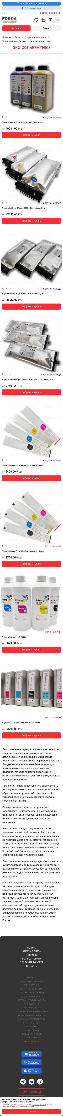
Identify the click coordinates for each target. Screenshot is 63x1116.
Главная (6, 37)
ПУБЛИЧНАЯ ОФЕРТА (31, 962)
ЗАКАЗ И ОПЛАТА (31, 951)
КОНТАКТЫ (31, 966)
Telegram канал (33, 8)
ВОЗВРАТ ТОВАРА (31, 958)
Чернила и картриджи (14, 41)
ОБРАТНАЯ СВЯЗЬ (31, 1092)
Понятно (31, 1111)
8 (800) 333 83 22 (50, 13)
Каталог (19, 37)
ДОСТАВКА (31, 955)
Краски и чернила (36, 37)
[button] (3, 117)
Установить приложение (31, 3)
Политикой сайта (39, 1105)
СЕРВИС (31, 947)
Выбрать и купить (31, 135)
